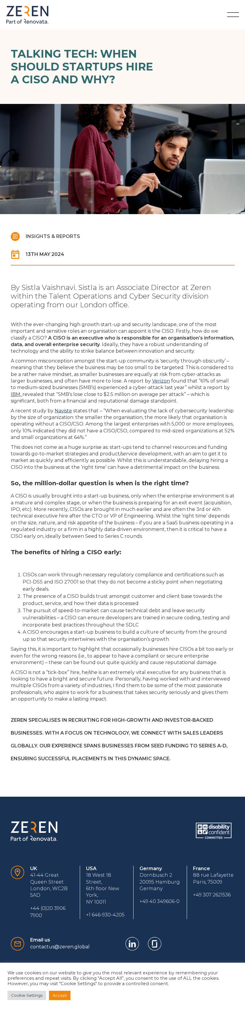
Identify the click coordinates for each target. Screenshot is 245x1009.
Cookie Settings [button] (26, 995)
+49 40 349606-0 (160, 901)
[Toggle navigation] (233, 14)
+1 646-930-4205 (105, 915)
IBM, (16, 394)
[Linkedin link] (132, 943)
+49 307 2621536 (212, 895)
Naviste (63, 411)
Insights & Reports (53, 236)
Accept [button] (60, 995)
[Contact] (17, 892)
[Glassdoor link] (154, 943)
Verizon (161, 381)
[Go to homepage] (27, 15)
